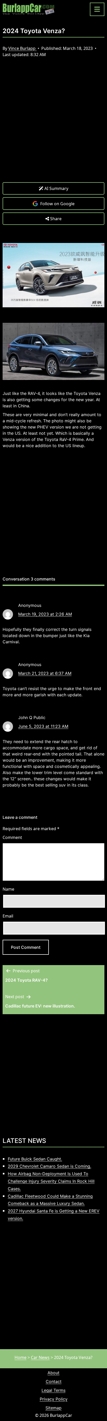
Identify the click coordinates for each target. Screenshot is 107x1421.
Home (20, 1357)
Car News (40, 1357)
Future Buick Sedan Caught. (35, 1159)
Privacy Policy (54, 1399)
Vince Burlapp (22, 48)
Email (8, 916)
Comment (12, 837)
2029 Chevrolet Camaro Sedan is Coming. (49, 1166)
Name (8, 889)
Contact (54, 1381)
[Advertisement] (53, 124)
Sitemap (53, 1407)
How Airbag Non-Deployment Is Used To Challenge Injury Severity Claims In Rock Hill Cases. (51, 1181)
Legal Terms (53, 1390)
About (53, 1372)
